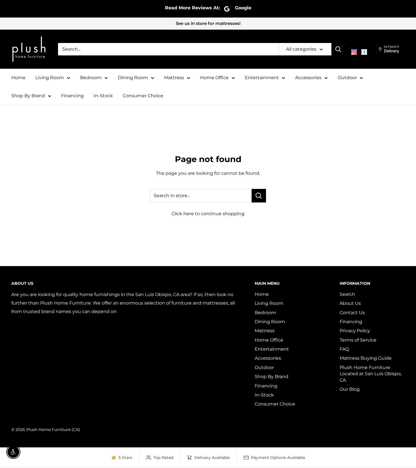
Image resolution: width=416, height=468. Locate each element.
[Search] (338, 49)
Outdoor (347, 77)
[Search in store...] (259, 195)
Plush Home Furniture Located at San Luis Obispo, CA (371, 374)
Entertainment (262, 77)
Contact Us (352, 312)
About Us (350, 303)
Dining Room (133, 77)
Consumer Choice (143, 95)
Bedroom (91, 77)
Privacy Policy (355, 330)
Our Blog (350, 389)
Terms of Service (358, 340)
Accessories (308, 77)
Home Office (214, 77)
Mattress (174, 77)
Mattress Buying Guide (366, 358)
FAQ (344, 349)
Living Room (49, 77)
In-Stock (103, 95)
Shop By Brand (28, 95)
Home (18, 77)
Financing (72, 95)
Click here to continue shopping (208, 213)
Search (347, 294)
